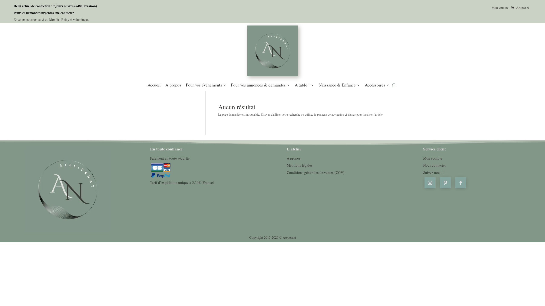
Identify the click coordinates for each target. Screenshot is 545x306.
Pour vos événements (204, 85)
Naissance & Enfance (337, 85)
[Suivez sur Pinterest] (445, 182)
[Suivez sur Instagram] (430, 182)
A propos (173, 85)
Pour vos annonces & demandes (258, 85)
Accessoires (375, 85)
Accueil (154, 85)
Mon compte (500, 8)
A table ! (302, 85)
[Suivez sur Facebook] (460, 182)
